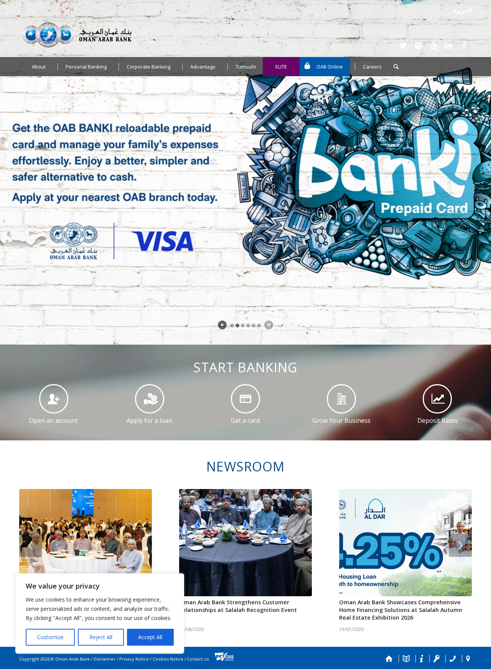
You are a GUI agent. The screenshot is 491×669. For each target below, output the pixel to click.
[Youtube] (433, 45)
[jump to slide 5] (253, 325)
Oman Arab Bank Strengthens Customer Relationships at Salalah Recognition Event (238, 606)
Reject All (100, 637)
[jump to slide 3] (243, 325)
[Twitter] (402, 45)
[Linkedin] (448, 45)
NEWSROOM (245, 466)
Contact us (198, 659)
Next (460, 545)
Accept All (150, 637)
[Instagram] (418, 45)
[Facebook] (464, 45)
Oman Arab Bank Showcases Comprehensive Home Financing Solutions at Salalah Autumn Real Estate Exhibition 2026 (400, 610)
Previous (30, 545)
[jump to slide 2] (237, 325)
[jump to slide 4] (248, 325)
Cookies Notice (168, 659)
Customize (50, 637)
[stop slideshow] (269, 325)
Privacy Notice (134, 659)
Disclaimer (104, 659)
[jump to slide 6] (259, 325)
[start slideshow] (222, 325)
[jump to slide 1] (232, 325)
